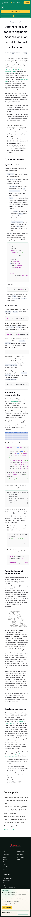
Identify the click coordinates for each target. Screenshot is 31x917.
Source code (6, 880)
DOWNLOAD (27, 2)
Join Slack (8, 907)
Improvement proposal (9, 887)
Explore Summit (23, 913)
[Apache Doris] (5, 2)
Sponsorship (6, 862)
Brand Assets (20, 857)
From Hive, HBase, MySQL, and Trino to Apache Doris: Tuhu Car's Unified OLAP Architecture (16, 810)
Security (5, 866)
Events (5, 859)
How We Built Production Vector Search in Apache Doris (14, 824)
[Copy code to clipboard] (26, 244)
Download (20, 854)
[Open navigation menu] (2, 7)
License (5, 857)
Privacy (5, 864)
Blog (11, 22)
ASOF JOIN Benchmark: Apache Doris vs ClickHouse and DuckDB (15, 817)
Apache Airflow (9, 69)
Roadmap (5, 885)
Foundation (6, 854)
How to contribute (7, 878)
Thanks (5, 869)
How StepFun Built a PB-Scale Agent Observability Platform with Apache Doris (16, 800)
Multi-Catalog (14, 401)
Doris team (6, 883)
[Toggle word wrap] (23, 244)
